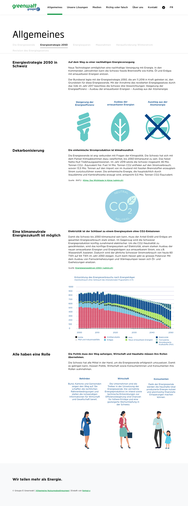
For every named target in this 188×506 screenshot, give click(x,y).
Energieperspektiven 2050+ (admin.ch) (94, 268)
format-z (86, 491)
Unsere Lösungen (77, 7)
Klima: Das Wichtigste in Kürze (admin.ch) (103, 180)
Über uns (137, 7)
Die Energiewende (24, 44)
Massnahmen (103, 44)
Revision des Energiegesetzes (31, 50)
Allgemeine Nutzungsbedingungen (52, 491)
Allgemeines (54, 7)
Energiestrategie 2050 (54, 44)
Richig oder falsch (117, 7)
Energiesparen (81, 44)
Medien (97, 7)
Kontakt (152, 7)
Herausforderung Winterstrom (134, 44)
